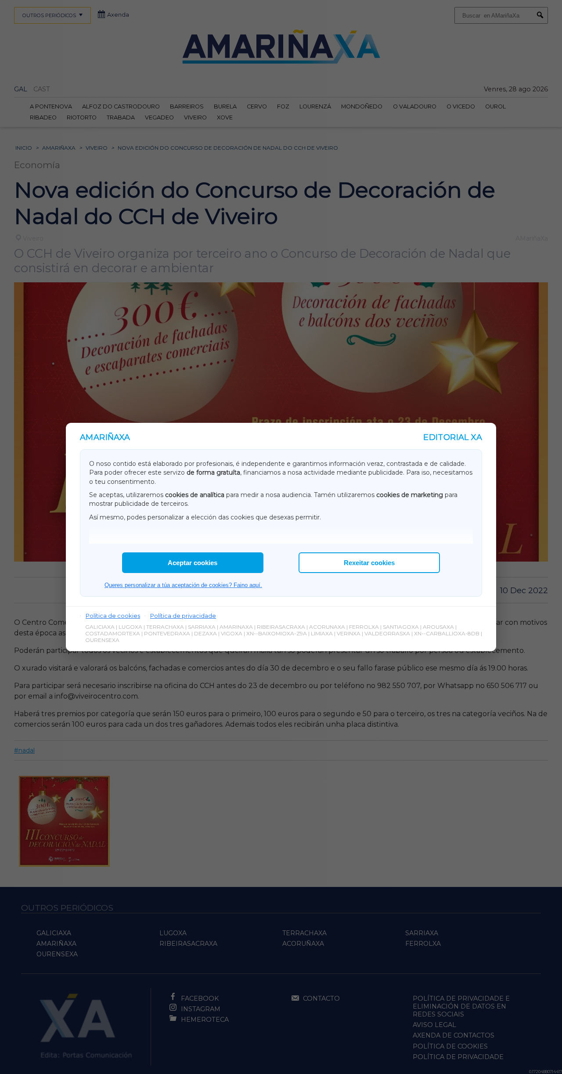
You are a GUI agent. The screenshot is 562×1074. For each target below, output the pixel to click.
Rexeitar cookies (369, 562)
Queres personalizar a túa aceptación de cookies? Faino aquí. (183, 585)
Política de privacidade (183, 615)
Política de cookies (113, 615)
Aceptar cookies (192, 562)
